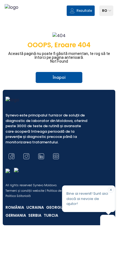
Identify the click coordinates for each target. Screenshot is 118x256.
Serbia (34, 215)
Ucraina (35, 207)
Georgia (55, 207)
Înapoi (59, 77)
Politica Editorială (17, 196)
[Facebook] (11, 156)
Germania (15, 215)
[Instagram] (26, 156)
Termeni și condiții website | (25, 190)
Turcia (51, 215)
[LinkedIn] (41, 156)
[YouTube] (56, 156)
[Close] (111, 190)
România (14, 207)
